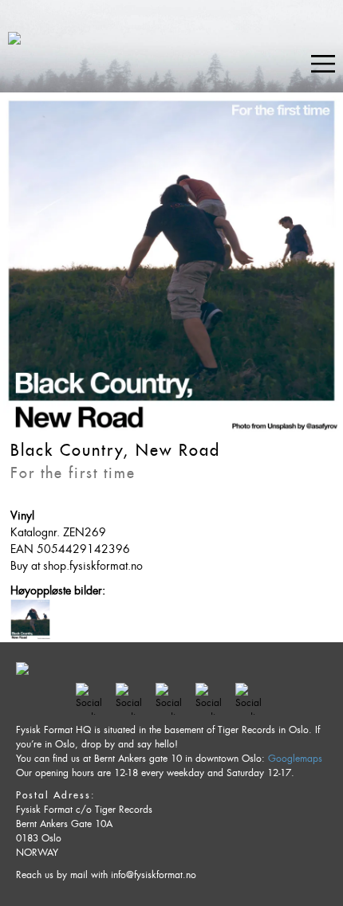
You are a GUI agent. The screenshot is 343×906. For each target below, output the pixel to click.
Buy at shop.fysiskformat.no (76, 566)
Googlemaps (295, 758)
